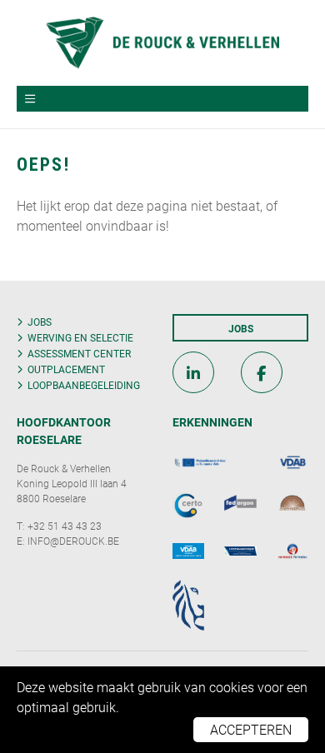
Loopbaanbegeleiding (84, 384)
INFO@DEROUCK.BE (73, 540)
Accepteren (251, 729)
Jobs (40, 321)
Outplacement (66, 369)
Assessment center (79, 353)
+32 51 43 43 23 (65, 525)
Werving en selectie (80, 337)
